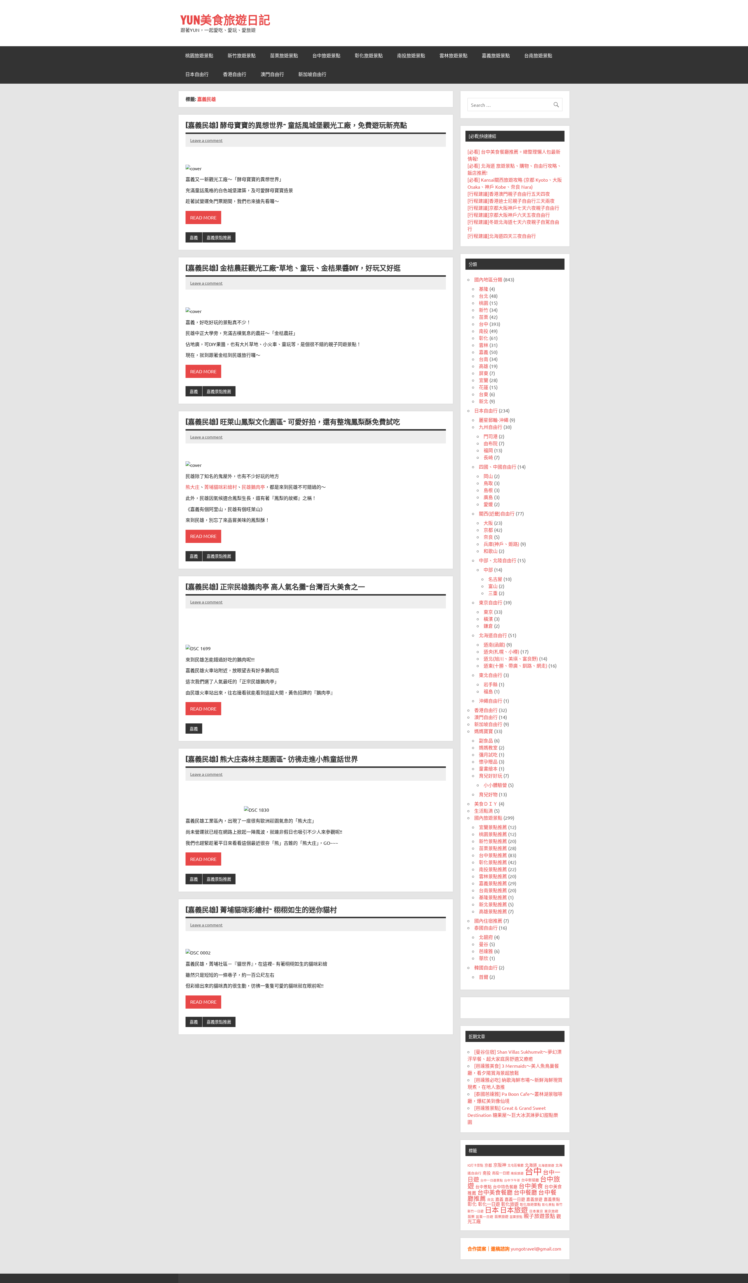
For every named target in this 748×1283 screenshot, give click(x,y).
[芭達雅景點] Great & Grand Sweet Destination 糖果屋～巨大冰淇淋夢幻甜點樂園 (513, 1115)
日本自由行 (197, 74)
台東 (483, 394)
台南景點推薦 (493, 890)
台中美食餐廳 (494, 1192)
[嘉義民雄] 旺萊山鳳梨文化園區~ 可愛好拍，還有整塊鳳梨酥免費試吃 (293, 422)
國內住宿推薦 (488, 920)
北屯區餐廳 (516, 1165)
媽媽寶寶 (483, 731)
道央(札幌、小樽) (501, 651)
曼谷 (483, 944)
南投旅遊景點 (411, 55)
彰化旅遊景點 (369, 55)
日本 (492, 1209)
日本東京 (536, 1211)
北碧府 (486, 937)
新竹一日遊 (476, 1211)
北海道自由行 (493, 635)
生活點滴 (483, 811)
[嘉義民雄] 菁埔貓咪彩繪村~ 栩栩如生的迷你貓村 (261, 910)
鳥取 (488, 483)
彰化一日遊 (489, 1204)
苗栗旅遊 (501, 1216)
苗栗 (483, 317)
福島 (488, 691)
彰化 (483, 338)
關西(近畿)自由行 (497, 513)
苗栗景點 (516, 1216)
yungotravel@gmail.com (536, 1248)
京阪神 (499, 1164)
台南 (483, 359)
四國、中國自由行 (497, 466)
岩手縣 (491, 684)
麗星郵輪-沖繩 (493, 420)
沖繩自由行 (490, 701)
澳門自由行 (272, 74)
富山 (493, 586)
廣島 (488, 497)
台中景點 (483, 1186)
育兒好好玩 (490, 775)
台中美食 (531, 1185)
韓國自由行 (486, 967)
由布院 (491, 443)
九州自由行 (490, 427)
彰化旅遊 (510, 1204)
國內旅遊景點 (488, 818)
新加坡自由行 (312, 74)
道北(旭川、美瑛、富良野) (511, 658)
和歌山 (491, 551)
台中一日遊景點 (491, 1180)
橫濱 (488, 619)
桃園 (483, 303)
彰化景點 (548, 1204)
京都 (488, 530)
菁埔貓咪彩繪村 (220, 487)
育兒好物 (488, 794)
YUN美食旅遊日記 (225, 19)
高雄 (483, 366)
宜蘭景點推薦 (493, 827)
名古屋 (495, 579)
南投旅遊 (517, 1173)
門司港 (491, 436)
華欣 (483, 958)
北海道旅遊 (546, 1165)
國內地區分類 (488, 279)
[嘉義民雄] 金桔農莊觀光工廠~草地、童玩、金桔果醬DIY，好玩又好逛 (293, 268)
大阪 (488, 523)
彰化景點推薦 (493, 862)
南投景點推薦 (493, 869)
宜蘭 (483, 380)
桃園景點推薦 (493, 834)
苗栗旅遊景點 (284, 55)
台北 (483, 296)
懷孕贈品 (488, 761)
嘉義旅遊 (534, 1199)
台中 (483, 324)
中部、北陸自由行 (497, 560)
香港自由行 (234, 74)
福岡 (488, 450)
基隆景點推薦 (493, 897)
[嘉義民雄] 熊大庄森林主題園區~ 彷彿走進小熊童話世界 (272, 759)
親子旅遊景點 (539, 1216)
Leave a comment (206, 140)
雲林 (483, 345)
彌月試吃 (488, 754)
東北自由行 (490, 675)
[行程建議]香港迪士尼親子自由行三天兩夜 (511, 201)
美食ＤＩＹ (486, 803)
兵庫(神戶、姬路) (501, 544)
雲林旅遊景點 (453, 55)
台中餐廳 (525, 1192)
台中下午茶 (512, 1180)
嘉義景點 (552, 1199)
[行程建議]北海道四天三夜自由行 (502, 236)
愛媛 (488, 504)
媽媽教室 (488, 747)
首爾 (483, 977)
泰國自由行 (486, 928)
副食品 (486, 740)
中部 (488, 569)
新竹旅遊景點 (242, 55)
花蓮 (483, 387)
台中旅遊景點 (326, 55)
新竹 (483, 310)
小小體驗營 (495, 785)
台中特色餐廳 (505, 1186)
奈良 (488, 537)
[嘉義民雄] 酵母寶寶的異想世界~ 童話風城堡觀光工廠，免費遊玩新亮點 (296, 125)
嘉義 (194, 237)
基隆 (483, 289)
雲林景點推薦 (493, 876)
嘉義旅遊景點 (496, 55)
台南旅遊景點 (538, 55)
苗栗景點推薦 (493, 848)
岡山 (488, 476)
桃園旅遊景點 (199, 55)
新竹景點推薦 (493, 841)
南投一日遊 (501, 1173)
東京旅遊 (551, 1211)
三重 (493, 593)
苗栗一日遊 (484, 1216)
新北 (483, 401)
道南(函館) (494, 644)
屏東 (483, 373)
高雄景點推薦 (493, 911)
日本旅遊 (514, 1209)
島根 (488, 490)
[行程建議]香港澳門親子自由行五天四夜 (509, 194)
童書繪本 (488, 768)
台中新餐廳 (530, 1180)
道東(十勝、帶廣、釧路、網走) (515, 665)
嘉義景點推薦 (219, 237)
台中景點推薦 (493, 855)
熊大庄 (193, 487)
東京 (488, 612)
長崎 (488, 457)
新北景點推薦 (493, 904)
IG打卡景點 (475, 1165)
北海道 (531, 1164)
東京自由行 (490, 602)
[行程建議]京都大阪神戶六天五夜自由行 (509, 215)
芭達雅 (486, 951)
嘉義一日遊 (515, 1199)
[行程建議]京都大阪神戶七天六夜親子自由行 (513, 208)
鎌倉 (488, 626)
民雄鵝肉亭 (253, 487)
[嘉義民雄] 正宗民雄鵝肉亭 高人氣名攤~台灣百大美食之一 (275, 587)
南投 (483, 331)
